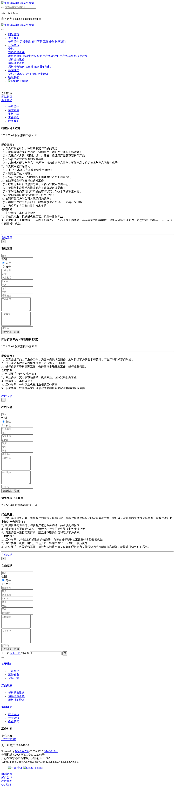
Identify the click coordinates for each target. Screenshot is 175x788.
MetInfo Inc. (51, 751)
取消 (16, 332)
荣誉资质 (13, 110)
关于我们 (6, 100)
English (38, 767)
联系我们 (13, 121)
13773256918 (8, 739)
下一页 (16, 653)
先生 (8, 262)
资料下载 (13, 113)
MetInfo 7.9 (22, 751)
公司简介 (13, 106)
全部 (11, 48)
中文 (19, 767)
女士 (8, 266)
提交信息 (7, 332)
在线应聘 (6, 237)
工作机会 (13, 117)
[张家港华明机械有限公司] (87, 3)
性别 (4, 259)
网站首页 (13, 34)
